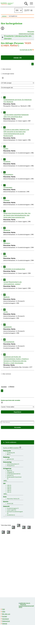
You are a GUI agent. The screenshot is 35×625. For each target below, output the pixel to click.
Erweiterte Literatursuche (18, 37)
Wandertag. (7, 230)
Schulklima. (7, 161)
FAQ (3, 609)
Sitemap (4, 623)
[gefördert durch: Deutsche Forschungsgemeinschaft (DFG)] (26, 605)
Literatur (4, 16)
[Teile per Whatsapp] (23, 527)
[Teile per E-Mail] (3, 532)
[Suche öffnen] (26, 3)
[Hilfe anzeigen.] (2, 28)
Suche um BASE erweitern (11, 448)
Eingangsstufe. (8, 327)
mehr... (5, 480)
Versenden (17, 427)
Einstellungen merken (8, 73)
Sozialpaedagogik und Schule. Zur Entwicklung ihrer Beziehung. (18, 100)
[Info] (3, 78)
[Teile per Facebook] (13, 527)
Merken (12, 386)
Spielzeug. (7, 200)
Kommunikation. (8, 174)
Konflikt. (6, 148)
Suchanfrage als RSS (26, 49)
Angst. (5, 256)
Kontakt (4, 616)
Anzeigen (4, 386)
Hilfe (3, 611)
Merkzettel (30, 31)
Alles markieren (7, 69)
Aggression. (7, 243)
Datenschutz (6, 621)
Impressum (5, 619)
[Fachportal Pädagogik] (7, 4)
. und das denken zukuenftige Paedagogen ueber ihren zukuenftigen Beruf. (16, 115)
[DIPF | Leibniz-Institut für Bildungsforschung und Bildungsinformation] (28, 10)
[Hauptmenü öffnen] (31, 3)
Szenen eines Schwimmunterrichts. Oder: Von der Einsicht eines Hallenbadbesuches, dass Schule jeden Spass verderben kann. (17, 215)
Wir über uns (6, 614)
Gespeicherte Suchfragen (26, 33)
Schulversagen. (8, 187)
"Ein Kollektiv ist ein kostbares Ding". (14, 269)
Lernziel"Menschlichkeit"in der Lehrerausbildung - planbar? (13, 283)
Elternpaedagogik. (9, 342)
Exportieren (17, 412)
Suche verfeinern (10, 442)
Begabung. (7, 297)
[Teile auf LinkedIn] (29, 527)
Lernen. (6, 312)
